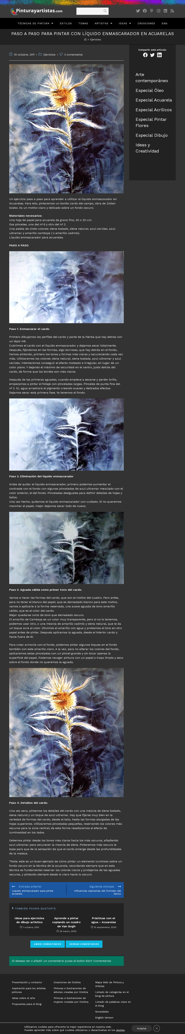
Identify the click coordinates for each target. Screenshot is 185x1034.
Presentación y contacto (27, 982)
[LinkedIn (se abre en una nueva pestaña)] (165, 11)
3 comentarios (73, 54)
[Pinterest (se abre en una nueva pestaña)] (151, 11)
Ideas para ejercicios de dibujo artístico (29, 920)
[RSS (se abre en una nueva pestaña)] (172, 11)
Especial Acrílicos (153, 109)
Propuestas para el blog (26, 1004)
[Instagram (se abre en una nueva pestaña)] (158, 11)
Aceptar (142, 1028)
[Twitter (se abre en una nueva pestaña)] (138, 11)
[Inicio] (85, 39)
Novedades (102, 1011)
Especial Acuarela (153, 100)
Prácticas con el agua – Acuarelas (103, 920)
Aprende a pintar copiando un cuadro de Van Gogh (66, 922)
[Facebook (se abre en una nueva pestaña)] (144, 11)
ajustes (120, 1030)
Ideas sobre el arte (23, 998)
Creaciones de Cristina (67, 982)
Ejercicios (49, 54)
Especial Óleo (149, 90)
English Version (104, 1017)
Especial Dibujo (151, 135)
